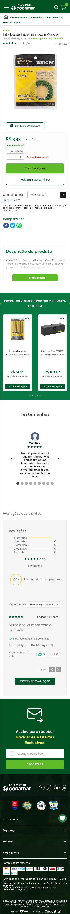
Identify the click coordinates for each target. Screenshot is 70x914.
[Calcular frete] (63, 195)
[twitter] (12, 226)
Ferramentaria (19, 17)
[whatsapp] (19, 226)
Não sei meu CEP (11, 200)
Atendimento (11, 852)
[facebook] (6, 226)
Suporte (8, 841)
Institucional (11, 818)
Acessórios (36, 17)
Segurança (9, 830)
